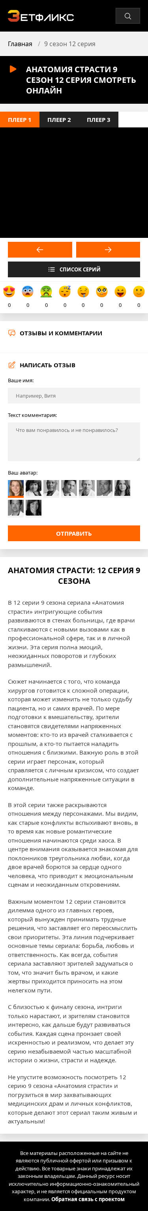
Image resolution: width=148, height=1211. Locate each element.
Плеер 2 (59, 119)
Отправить (74, 533)
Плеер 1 (20, 119)
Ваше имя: (21, 380)
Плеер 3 (99, 119)
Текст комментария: (32, 415)
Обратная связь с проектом (88, 1199)
